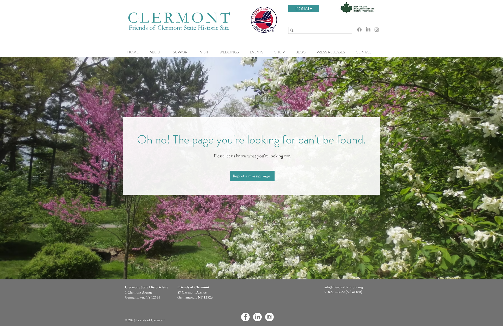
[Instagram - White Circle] (269, 317)
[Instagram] (377, 29)
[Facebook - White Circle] (245, 317)
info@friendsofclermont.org (343, 287)
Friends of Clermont (193, 287)
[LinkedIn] (368, 29)
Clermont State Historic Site (146, 287)
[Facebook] (359, 29)
